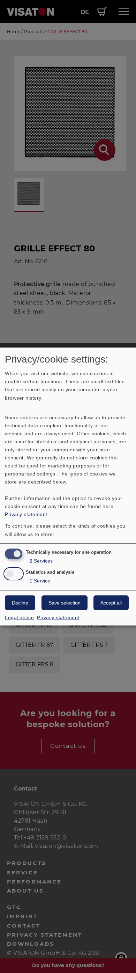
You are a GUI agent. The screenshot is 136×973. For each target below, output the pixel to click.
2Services (39, 561)
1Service (38, 581)
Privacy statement (26, 514)
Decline (20, 603)
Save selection (64, 603)
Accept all (111, 603)
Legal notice (19, 617)
